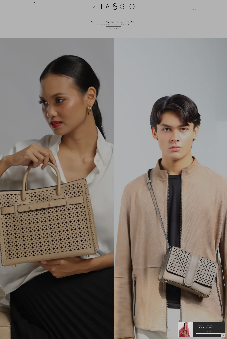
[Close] (223, 324)
